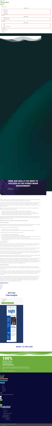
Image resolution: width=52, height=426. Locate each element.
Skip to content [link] (2, 0)
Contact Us (3, 28)
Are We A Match (5, 10)
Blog (4, 24)
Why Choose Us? (4, 6)
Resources (3, 21)
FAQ (4, 20)
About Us (4, 9)
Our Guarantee (5, 14)
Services (3, 15)
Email (2, 301)
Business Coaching (6, 19)
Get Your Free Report (6, 26)
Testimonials (5, 11)
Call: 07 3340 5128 (4, 29)
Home (2, 5)
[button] (20, 285)
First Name (3, 299)
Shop (4, 27)
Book (4, 25)
